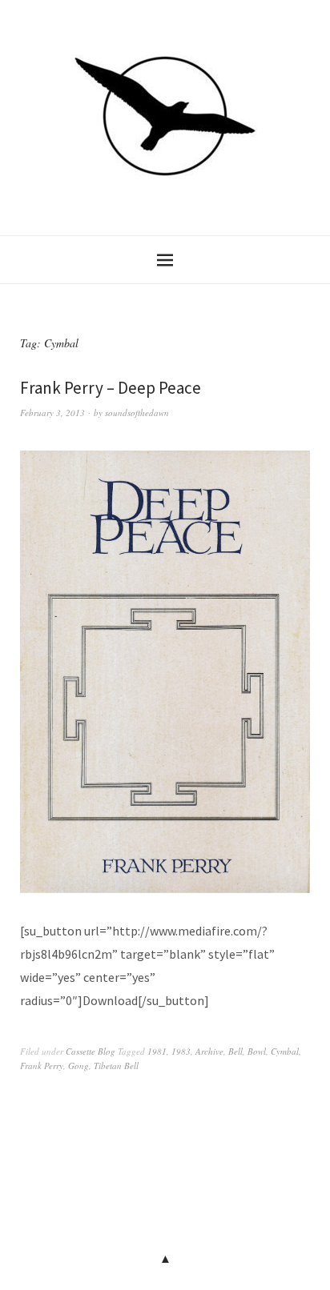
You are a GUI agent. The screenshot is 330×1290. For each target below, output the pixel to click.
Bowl (257, 1051)
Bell (235, 1051)
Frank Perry (41, 1066)
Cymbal (285, 1051)
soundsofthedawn (137, 413)
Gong (78, 1066)
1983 (181, 1051)
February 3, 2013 (52, 413)
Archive (209, 1051)
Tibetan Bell (116, 1066)
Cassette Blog (90, 1051)
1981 (157, 1051)
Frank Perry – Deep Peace (110, 388)
